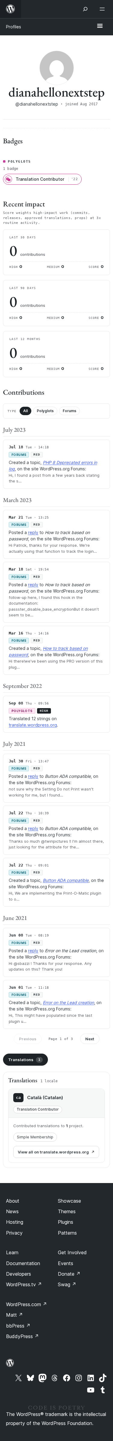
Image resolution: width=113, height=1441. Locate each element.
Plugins (65, 1222)
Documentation (23, 1263)
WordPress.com (26, 1304)
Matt (14, 1315)
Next (89, 1038)
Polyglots (45, 411)
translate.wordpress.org (33, 724)
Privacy (14, 1233)
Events (65, 1263)
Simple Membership (35, 1137)
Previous (27, 1038)
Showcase (69, 1201)
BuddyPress (22, 1336)
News (12, 1211)
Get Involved (72, 1252)
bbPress (18, 1326)
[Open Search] (85, 9)
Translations (24, 1059)
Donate (69, 1274)
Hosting (14, 1222)
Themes (67, 1211)
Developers (18, 1274)
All (25, 411)
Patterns (67, 1233)
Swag (67, 1284)
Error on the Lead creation (68, 1002)
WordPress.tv (24, 1284)
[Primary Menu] (99, 26)
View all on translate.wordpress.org (53, 1152)
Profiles (13, 26)
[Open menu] (103, 9)
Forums (69, 411)
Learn (12, 1252)
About (12, 1201)
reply (33, 532)
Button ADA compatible (66, 880)
